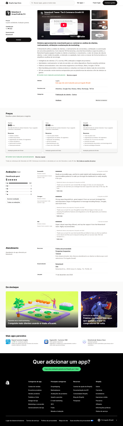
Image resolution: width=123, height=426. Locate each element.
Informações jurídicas (103, 408)
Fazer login (96, 3)
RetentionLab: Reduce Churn (97, 340)
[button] (23, 342)
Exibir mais (59, 191)
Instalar (18, 40)
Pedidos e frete (33, 397)
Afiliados (99, 404)
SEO (52, 404)
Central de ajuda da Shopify (82, 386)
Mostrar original (72, 75)
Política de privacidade (63, 249)
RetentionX (9, 34)
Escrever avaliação (13, 199)
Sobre (98, 386)
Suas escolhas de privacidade (80, 421)
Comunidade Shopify (80, 394)
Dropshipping (55, 386)
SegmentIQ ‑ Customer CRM (58, 340)
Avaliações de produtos (59, 394)
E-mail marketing (56, 401)
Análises (58, 100)
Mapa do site (63, 421)
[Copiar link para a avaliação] (44, 171)
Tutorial (58, 254)
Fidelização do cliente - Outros (66, 94)
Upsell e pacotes (56, 397)
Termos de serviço (32, 421)
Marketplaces (55, 390)
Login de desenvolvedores (15, 421)
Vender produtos (34, 394)
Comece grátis (110, 3)
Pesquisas (76, 401)
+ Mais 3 (99, 35)
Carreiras (99, 390)
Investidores (100, 394)
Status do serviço (102, 411)
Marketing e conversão (36, 404)
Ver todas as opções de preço (86, 161)
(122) (10, 28)
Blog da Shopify (78, 397)
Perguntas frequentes (63, 251)
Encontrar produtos (35, 390)
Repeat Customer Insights (20, 340)
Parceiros (99, 401)
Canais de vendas (34, 386)
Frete (52, 408)
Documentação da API (81, 390)
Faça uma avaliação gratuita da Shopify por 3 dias (62, 369)
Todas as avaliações (13, 202)
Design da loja (33, 401)
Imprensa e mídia (101, 397)
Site (57, 266)
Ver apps (80, 3)
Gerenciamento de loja (36, 408)
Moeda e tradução (57, 411)
